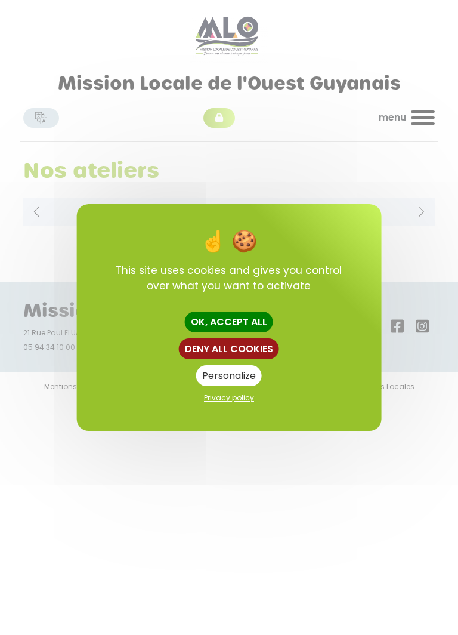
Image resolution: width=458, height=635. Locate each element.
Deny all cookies (229, 349)
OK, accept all (229, 322)
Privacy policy (229, 398)
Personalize (229, 376)
